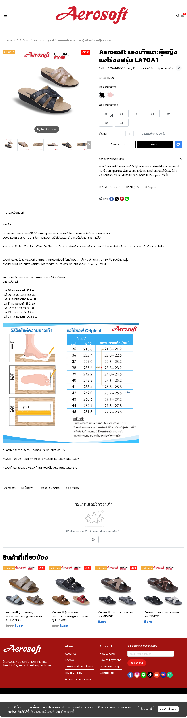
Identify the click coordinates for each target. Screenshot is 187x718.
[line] (143, 675)
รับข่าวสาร (137, 663)
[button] (177, 15)
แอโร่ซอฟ (27, 488)
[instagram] (137, 675)
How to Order (108, 653)
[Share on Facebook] (111, 199)
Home (9, 40)
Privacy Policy (73, 673)
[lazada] (163, 675)
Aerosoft (115, 187)
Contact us (107, 673)
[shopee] (157, 675)
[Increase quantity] (136, 133)
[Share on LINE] (127, 199)
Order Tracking (109, 666)
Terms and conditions (79, 666)
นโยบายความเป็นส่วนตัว (42, 711)
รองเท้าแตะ (72, 488)
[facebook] (130, 675)
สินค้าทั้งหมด (23, 40)
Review (69, 660)
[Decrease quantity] (122, 133)
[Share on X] (117, 199)
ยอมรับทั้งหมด (168, 709)
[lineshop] (170, 675)
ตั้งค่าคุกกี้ (146, 709)
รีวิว (94, 539)
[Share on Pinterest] (122, 199)
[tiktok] (150, 675)
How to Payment (110, 660)
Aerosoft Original (44, 40)
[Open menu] (5, 15)
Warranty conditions (78, 679)
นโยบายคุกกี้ (67, 711)
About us (70, 653)
